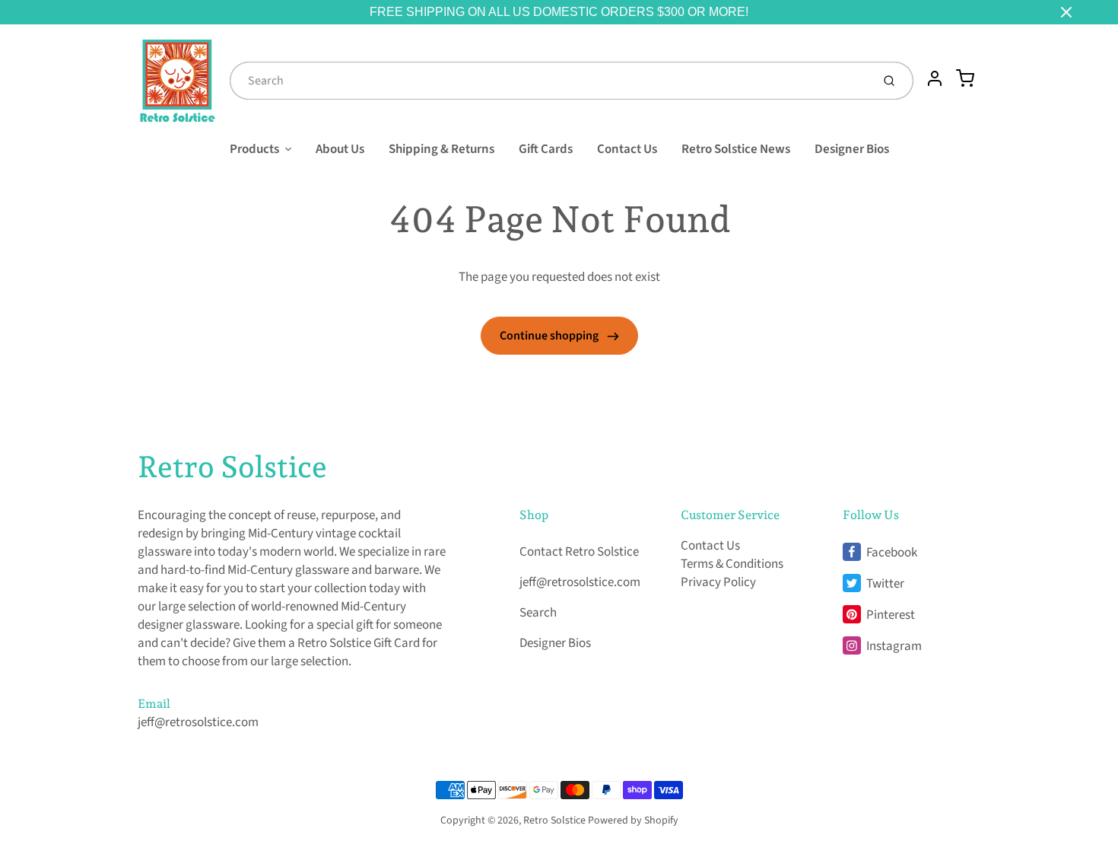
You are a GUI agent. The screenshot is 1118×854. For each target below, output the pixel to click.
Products (254, 149)
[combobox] (549, 81)
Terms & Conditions (732, 564)
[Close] (1066, 12)
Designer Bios (852, 149)
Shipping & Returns (441, 149)
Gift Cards (546, 149)
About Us (340, 149)
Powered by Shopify (633, 820)
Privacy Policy (718, 582)
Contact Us (627, 149)
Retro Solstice (232, 466)
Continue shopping (550, 335)
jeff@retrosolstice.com (198, 722)
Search (538, 613)
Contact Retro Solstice (579, 552)
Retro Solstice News (735, 149)
